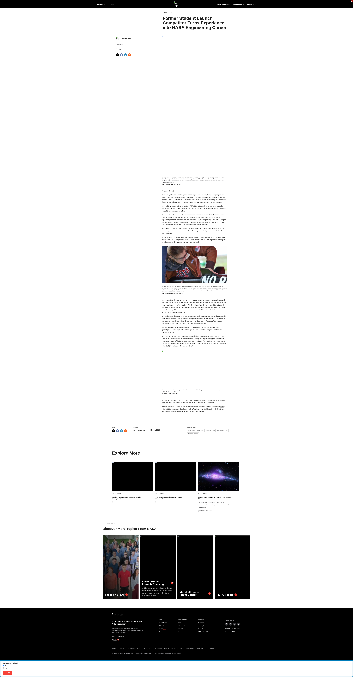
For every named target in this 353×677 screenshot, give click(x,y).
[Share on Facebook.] (121, 54)
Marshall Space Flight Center (195, 430)
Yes (6, 666)
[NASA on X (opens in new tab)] (234, 624)
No (6, 668)
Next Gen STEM (193, 411)
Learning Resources (222, 430)
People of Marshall (193, 433)
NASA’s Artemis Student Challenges (190, 400)
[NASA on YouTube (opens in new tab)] (238, 624)
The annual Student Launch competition (173, 215)
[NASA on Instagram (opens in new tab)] (230, 624)
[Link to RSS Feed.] (129, 54)
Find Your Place (210, 430)
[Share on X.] (117, 54)
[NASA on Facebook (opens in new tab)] (226, 624)
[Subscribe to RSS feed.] (125, 430)
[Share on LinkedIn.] (125, 54)
